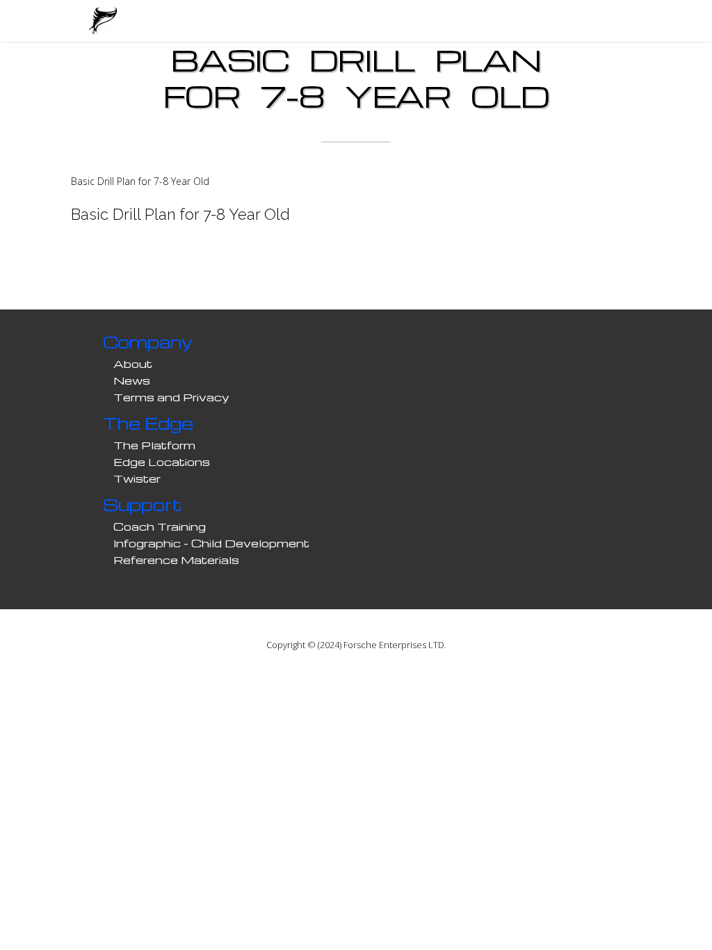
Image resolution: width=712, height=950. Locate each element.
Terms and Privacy (171, 397)
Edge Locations (161, 462)
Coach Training (159, 526)
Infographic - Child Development (211, 543)
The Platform (154, 445)
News (131, 380)
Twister (137, 478)
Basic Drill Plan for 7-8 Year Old (140, 181)
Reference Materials (176, 560)
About (132, 364)
